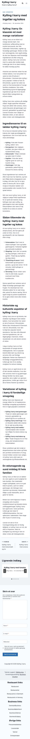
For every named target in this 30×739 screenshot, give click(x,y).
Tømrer (15, 732)
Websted (6, 642)
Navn (5, 625)
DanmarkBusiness (15, 705)
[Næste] (25, 571)
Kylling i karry (7, 23)
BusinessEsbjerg (15, 716)
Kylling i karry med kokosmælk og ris (7, 545)
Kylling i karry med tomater (15, 568)
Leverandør (15, 728)
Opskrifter (9, 12)
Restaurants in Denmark (15, 694)
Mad (4, 12)
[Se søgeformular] (22, 3)
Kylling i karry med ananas (23, 544)
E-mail (6, 633)
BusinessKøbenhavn (15, 709)
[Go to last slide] (4, 571)
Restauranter (15, 690)
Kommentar (7, 598)
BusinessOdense (15, 713)
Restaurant (15, 686)
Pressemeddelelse (15, 724)
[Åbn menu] (26, 3)
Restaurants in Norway (15, 697)
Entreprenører (15, 735)
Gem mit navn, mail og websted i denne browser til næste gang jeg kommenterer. (14, 648)
